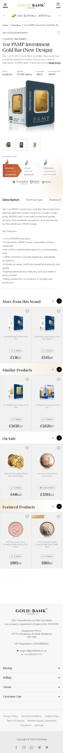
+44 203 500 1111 (33, 654)
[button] (27, 311)
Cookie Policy (52, 716)
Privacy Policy (10, 716)
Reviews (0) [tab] (55, 199)
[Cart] (58, 4)
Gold (19, 15)
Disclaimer (25, 725)
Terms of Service (15, 720)
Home (5, 25)
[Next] (59, 301)
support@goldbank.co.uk (33, 650)
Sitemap (39, 725)
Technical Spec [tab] (34, 199)
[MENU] (4, 4)
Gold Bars (16, 25)
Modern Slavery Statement (41, 720)
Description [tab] (10, 200)
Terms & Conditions (31, 716)
